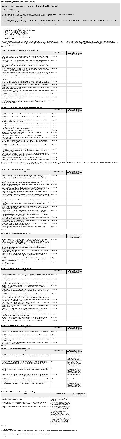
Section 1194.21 (8, 29)
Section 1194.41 (8, 37)
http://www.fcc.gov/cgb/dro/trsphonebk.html (61, 418)
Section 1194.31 (8, 36)
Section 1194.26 (8, 34)
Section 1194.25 (8, 33)
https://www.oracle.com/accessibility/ (60, 404)
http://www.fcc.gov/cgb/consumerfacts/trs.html (60, 415)
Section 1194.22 (8, 30)
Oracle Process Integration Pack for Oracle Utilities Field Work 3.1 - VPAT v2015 (35, 15)
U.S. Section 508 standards (43, 20)
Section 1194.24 (8, 32)
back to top (3, 46)
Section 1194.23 (8, 31)
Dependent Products (9, 38)
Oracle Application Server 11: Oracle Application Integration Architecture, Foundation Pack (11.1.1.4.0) (27, 434)
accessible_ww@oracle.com (57, 24)
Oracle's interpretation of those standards (63, 20)
